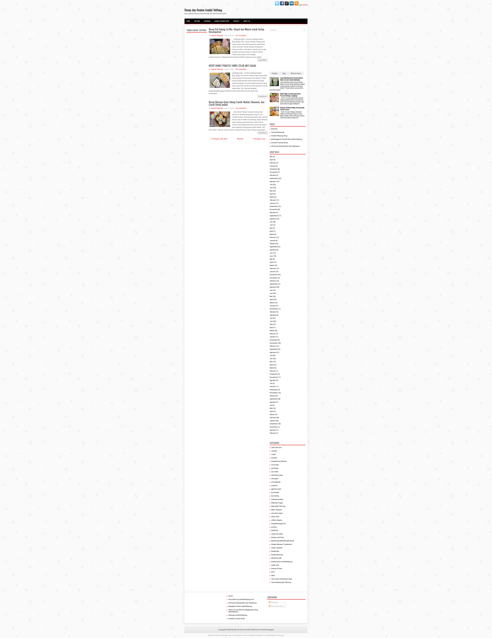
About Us (247, 21)
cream (273, 454)
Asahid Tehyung (217, 35)
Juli (271, 185)
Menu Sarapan (276, 510)
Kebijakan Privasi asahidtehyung (240, 606)
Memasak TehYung (278, 506)
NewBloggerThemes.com (275, 635)
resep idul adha (277, 534)
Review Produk (276, 568)
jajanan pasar (276, 489)
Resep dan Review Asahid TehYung (203, 10)
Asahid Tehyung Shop (221, 21)
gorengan (274, 468)
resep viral (275, 565)
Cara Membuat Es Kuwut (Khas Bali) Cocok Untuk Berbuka (291, 79)
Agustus (273, 181)
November (273, 172)
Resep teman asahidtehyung (281, 562)
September (274, 178)
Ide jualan (274, 479)
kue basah (275, 492)
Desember (273, 169)
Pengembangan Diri (278, 523)
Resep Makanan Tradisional (281, 544)
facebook (207, 21)
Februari (273, 163)
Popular (275, 73)
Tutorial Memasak (277, 132)
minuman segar (277, 513)
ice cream (274, 472)
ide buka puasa (277, 475)
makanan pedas (277, 499)
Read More (262, 60)
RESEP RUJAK (276, 558)
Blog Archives (296, 73)
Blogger (271, 630)
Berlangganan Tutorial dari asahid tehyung (286, 139)
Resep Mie (275, 551)
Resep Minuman (277, 555)
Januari (272, 166)
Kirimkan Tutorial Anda (279, 143)
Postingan (274, 602)
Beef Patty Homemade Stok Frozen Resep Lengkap (290, 95)
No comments (241, 35)
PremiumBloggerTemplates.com (254, 635)
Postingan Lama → (260, 139)
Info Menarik (275, 482)
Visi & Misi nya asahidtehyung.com (241, 599)
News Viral (275, 517)
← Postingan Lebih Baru (218, 139)
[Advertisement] (196, 93)
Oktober (273, 175)
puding (273, 527)
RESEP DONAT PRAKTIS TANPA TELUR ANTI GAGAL (232, 65)
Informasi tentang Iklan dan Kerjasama (285, 146)
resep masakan (277, 548)
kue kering (275, 496)
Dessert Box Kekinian (279, 461)
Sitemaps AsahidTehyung (237, 615)
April (271, 160)
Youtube (197, 21)
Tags (284, 73)
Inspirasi (274, 485)
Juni (271, 188)
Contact (236, 21)
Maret (272, 197)
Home (188, 21)
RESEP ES (274, 530)
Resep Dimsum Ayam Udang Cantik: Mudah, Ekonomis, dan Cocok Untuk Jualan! (236, 103)
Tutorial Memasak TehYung (281, 582)
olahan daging (276, 520)
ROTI (273, 572)
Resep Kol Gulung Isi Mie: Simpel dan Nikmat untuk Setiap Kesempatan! (236, 30)
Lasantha (239, 635)
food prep (275, 465)
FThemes (218, 635)
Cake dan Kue (276, 447)
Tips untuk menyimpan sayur (281, 579)
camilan (274, 451)
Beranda (240, 139)
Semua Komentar (276, 606)
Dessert (274, 458)
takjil (273, 575)
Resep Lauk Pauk (277, 537)
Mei (271, 157)
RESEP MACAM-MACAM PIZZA (282, 541)
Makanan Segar (277, 503)
